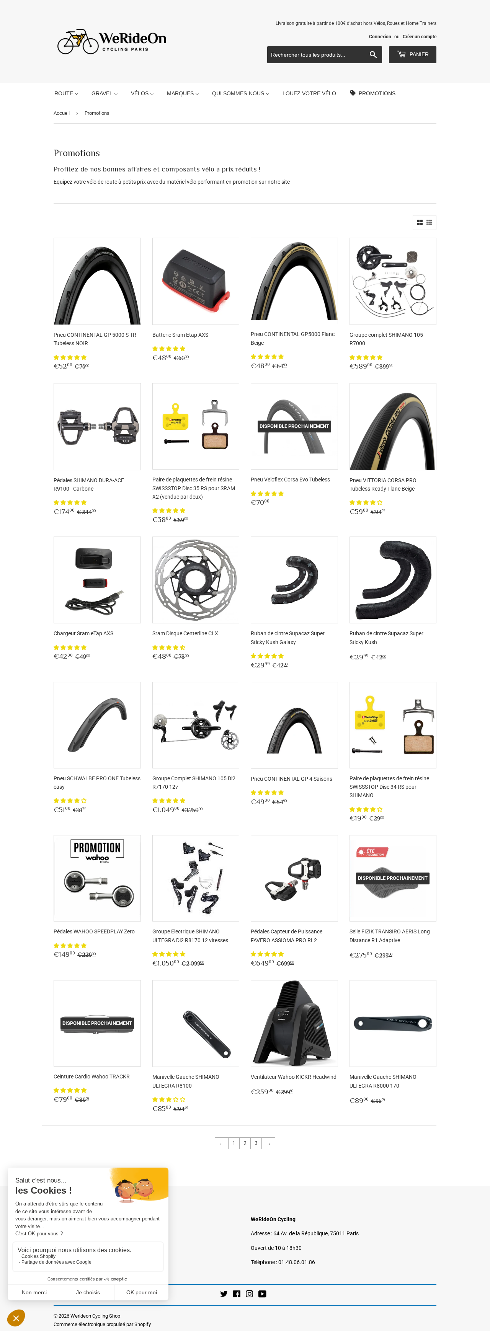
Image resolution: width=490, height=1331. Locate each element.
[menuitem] (66, 93)
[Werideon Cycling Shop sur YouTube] (262, 1295)
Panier (418, 54)
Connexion (380, 36)
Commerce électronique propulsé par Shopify (102, 1324)
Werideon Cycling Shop (95, 1316)
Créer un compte (419, 36)
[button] (71, 357)
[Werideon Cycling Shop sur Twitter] (224, 1295)
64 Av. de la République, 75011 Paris (316, 1233)
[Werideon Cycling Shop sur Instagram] (249, 1295)
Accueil (62, 113)
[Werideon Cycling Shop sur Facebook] (237, 1295)
